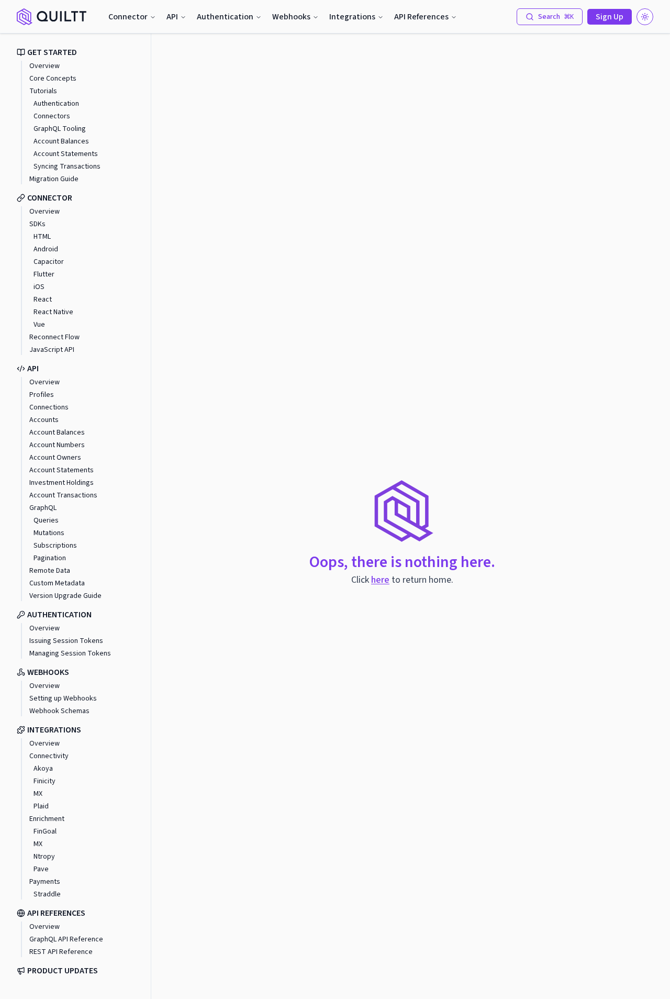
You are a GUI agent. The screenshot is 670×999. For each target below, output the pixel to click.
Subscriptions (55, 545)
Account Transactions (63, 495)
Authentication (225, 17)
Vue (39, 324)
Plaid (41, 806)
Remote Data (49, 570)
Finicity (44, 781)
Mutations (49, 533)
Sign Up (609, 17)
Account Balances (61, 141)
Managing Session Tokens (70, 653)
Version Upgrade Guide (65, 596)
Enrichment (46, 819)
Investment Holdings (61, 483)
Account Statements (66, 154)
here (380, 579)
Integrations (352, 17)
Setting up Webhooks (63, 698)
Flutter (44, 274)
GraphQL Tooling (60, 129)
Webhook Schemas (59, 711)
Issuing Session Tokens (66, 641)
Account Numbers (57, 445)
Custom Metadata (57, 583)
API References (421, 17)
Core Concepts (52, 78)
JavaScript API (51, 350)
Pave (41, 869)
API (172, 17)
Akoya (43, 768)
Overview (44, 66)
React (43, 299)
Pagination (50, 558)
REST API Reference (61, 952)
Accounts (44, 420)
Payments (44, 881)
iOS (39, 287)
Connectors (52, 116)
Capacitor (49, 262)
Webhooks (291, 17)
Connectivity (49, 756)
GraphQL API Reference (66, 939)
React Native (53, 312)
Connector (128, 17)
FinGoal (45, 831)
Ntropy (44, 856)
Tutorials (43, 91)
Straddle (47, 894)
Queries (46, 520)
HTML (42, 236)
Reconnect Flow (54, 337)
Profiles (41, 395)
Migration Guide (54, 179)
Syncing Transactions (67, 166)
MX (38, 794)
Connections (49, 407)
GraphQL (43, 508)
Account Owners (55, 457)
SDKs (37, 224)
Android (46, 249)
